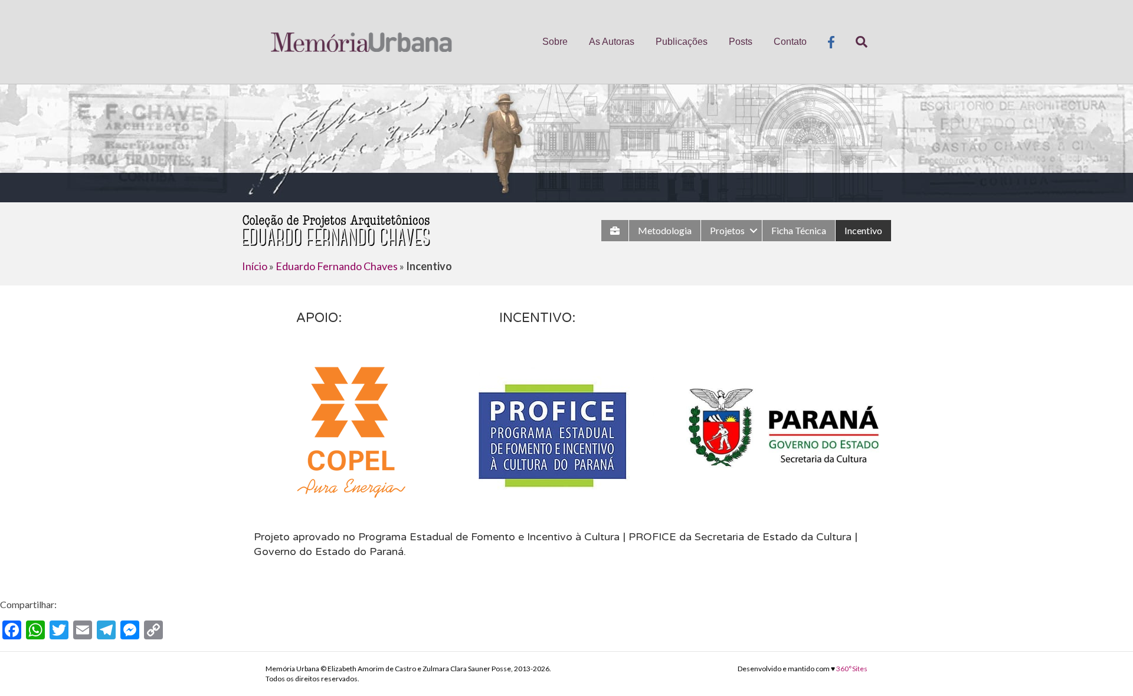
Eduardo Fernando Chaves (337, 266)
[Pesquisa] (856, 41)
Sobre (555, 42)
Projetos (727, 230)
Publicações (682, 42)
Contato (790, 42)
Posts (740, 42)
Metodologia (665, 230)
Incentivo (863, 230)
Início (254, 266)
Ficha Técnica (798, 230)
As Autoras (611, 42)
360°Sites (851, 668)
